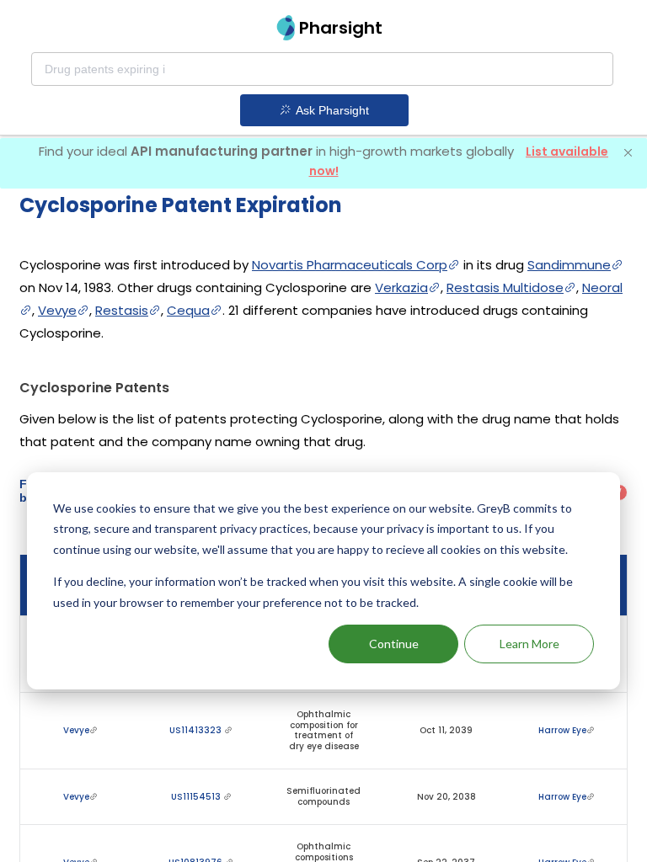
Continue (394, 643)
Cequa (188, 310)
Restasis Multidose (505, 287)
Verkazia (401, 287)
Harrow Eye (562, 730)
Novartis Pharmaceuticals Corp (349, 265)
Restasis (121, 310)
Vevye (57, 310)
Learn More (529, 643)
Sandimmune (569, 265)
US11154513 (197, 796)
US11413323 (196, 730)
